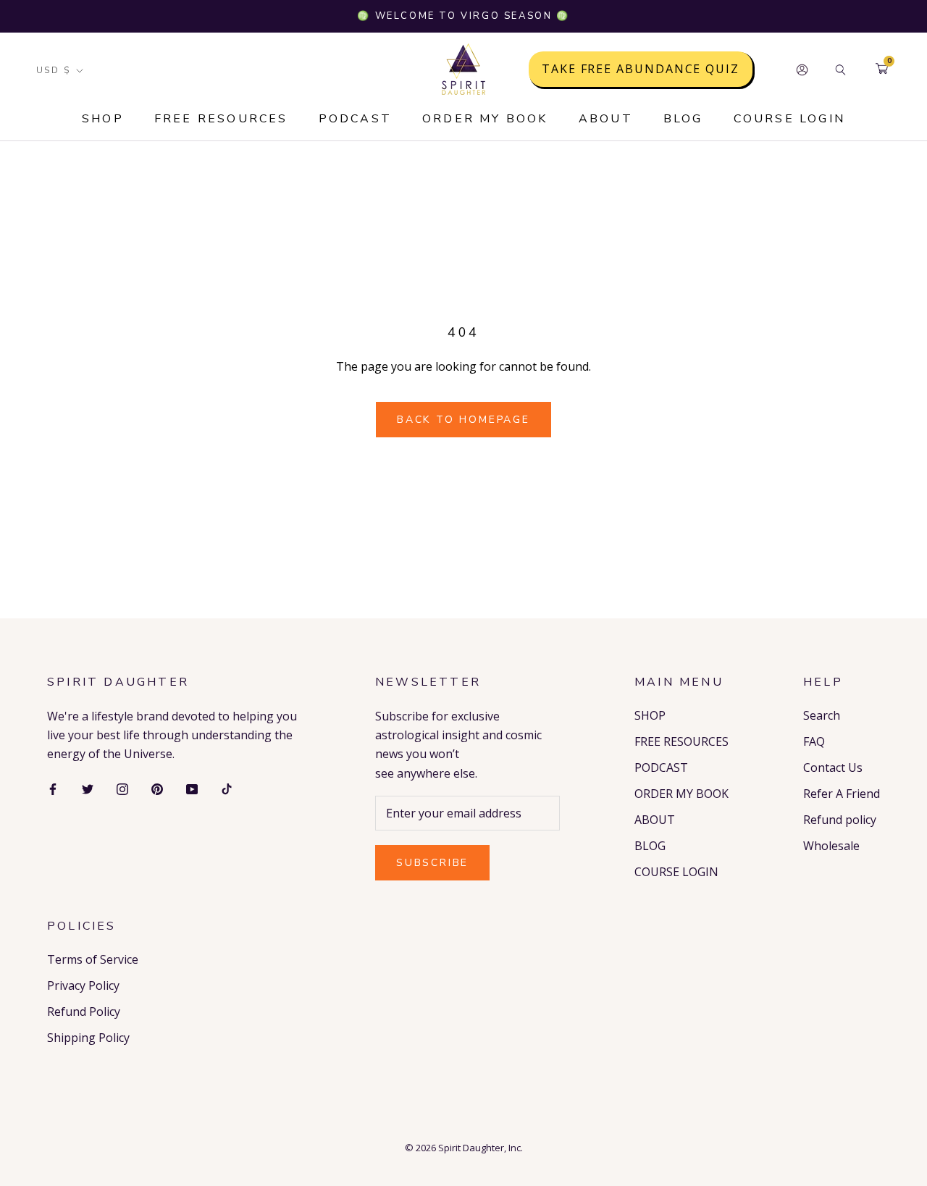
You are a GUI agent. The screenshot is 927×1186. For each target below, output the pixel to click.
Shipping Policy (88, 1038)
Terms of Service (92, 959)
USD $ (53, 70)
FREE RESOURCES (221, 119)
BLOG (683, 119)
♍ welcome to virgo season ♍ (463, 15)
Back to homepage (463, 419)
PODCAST (355, 119)
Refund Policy (83, 1011)
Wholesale (831, 846)
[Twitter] (87, 787)
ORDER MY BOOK (485, 119)
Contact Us (833, 767)
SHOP (103, 119)
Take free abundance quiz (640, 69)
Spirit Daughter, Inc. (480, 1147)
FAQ (814, 741)
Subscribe (432, 863)
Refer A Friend (841, 794)
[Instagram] (122, 787)
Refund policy (839, 820)
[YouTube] (192, 787)
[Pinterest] (157, 787)
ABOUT (606, 119)
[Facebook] (53, 787)
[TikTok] (226, 787)
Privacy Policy (83, 985)
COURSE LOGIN (789, 119)
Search (821, 715)
